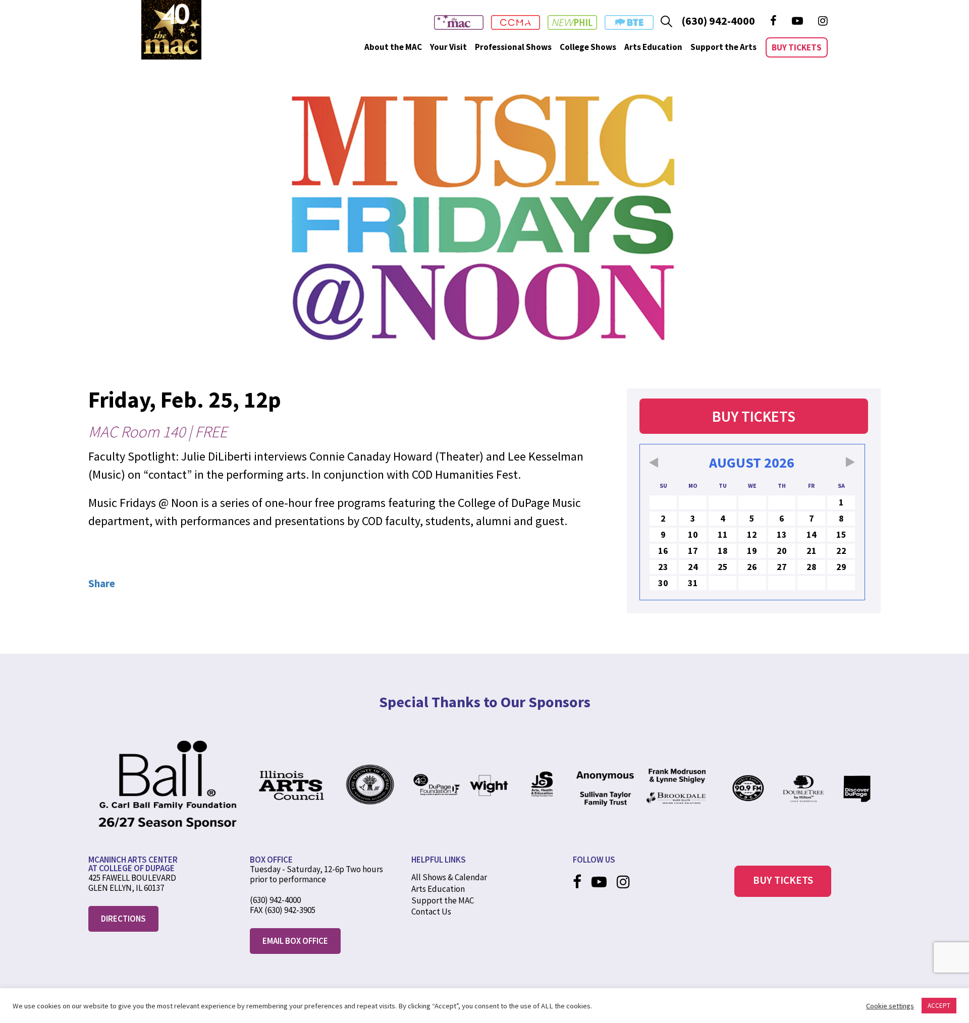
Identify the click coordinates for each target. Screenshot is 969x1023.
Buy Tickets (797, 47)
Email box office (295, 940)
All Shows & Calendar (449, 877)
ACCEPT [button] (939, 1005)
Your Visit (448, 46)
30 (663, 583)
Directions (123, 918)
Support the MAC (442, 900)
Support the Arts (723, 46)
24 (693, 567)
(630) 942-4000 (718, 21)
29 (841, 567)
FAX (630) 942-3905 (282, 910)
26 (752, 567)
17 (693, 550)
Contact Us (431, 911)
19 (752, 550)
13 (782, 534)
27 (782, 567)
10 (693, 534)
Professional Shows (513, 46)
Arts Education (653, 46)
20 (782, 550)
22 (841, 550)
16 (663, 550)
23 (663, 567)
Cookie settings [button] (890, 1005)
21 (811, 550)
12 (752, 534)
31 (693, 583)
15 (841, 534)
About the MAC (393, 46)
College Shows (588, 46)
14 (811, 534)
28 (811, 567)
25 (723, 567)
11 (723, 534)
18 (723, 550)
